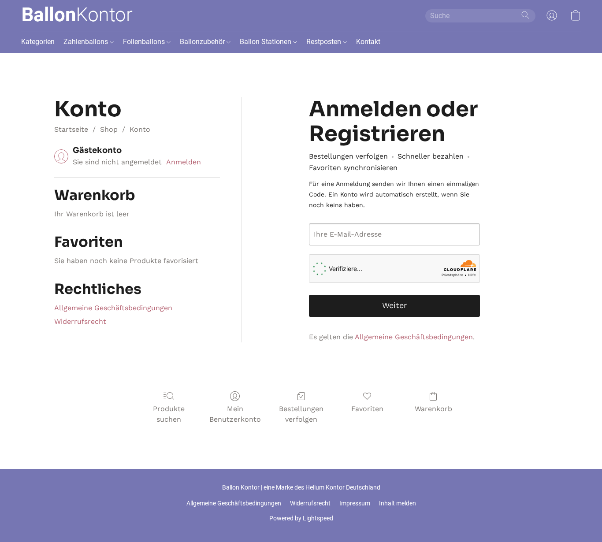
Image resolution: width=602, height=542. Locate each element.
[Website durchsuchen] (525, 15)
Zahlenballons (86, 41)
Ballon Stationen (266, 41)
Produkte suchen (169, 414)
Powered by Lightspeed (301, 518)
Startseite (71, 129)
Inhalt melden (397, 503)
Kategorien (38, 41)
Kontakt (368, 41)
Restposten (324, 41)
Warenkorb (433, 409)
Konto (140, 129)
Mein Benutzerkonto (235, 414)
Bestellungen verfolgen (301, 414)
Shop (109, 129)
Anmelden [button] (183, 162)
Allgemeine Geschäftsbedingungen (113, 308)
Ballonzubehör (203, 41)
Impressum (354, 503)
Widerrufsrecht (80, 321)
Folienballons (145, 41)
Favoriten (367, 409)
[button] (77, 15)
